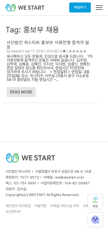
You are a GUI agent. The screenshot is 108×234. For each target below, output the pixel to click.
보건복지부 (13, 212)
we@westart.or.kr (69, 177)
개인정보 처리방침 (18, 206)
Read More (21, 92)
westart (16, 51)
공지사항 (51, 51)
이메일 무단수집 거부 (64, 206)
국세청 (87, 206)
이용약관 (40, 206)
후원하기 (80, 7)
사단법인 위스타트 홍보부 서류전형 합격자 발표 (48, 45)
